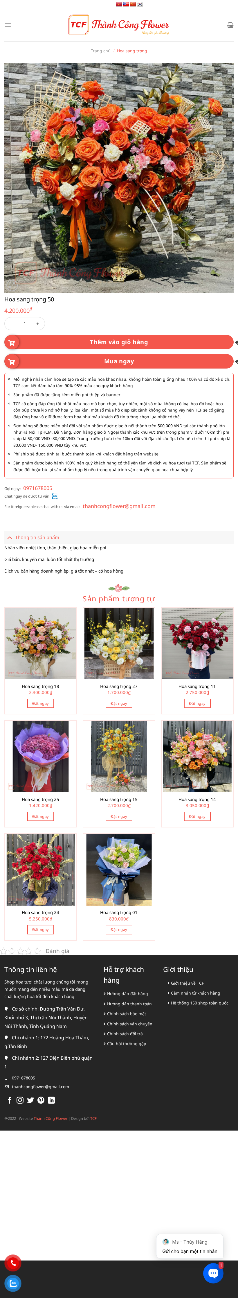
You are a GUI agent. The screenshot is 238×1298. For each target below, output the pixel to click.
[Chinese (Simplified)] (133, 4)
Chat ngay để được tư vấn (26, 496)
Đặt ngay (40, 703)
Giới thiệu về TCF (187, 983)
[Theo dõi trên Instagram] (20, 1101)
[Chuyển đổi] (9, 537)
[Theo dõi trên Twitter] (30, 1101)
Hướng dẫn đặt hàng (127, 993)
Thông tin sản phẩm (37, 537)
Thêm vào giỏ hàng (119, 342)
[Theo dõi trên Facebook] (9, 1101)
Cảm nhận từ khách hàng (195, 993)
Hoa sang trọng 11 (197, 686)
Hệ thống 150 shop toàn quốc (199, 1003)
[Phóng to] (12, 285)
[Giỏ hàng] (230, 25)
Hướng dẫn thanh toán (129, 1003)
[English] (126, 4)
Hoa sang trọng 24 (40, 912)
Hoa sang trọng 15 (119, 799)
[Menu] (7, 25)
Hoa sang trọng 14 (197, 799)
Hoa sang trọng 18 (40, 686)
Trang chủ (101, 50)
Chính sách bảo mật (126, 1013)
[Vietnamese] (119, 4)
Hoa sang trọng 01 (119, 912)
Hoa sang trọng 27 (119, 686)
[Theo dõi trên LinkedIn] (51, 1101)
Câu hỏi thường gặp (126, 1043)
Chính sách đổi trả (125, 1033)
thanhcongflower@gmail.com (119, 506)
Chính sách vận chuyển (129, 1024)
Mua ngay (119, 361)
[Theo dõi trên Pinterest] (40, 1101)
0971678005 (37, 487)
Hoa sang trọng (132, 50)
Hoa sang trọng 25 (40, 799)
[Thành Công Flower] (119, 25)
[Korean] (140, 4)
